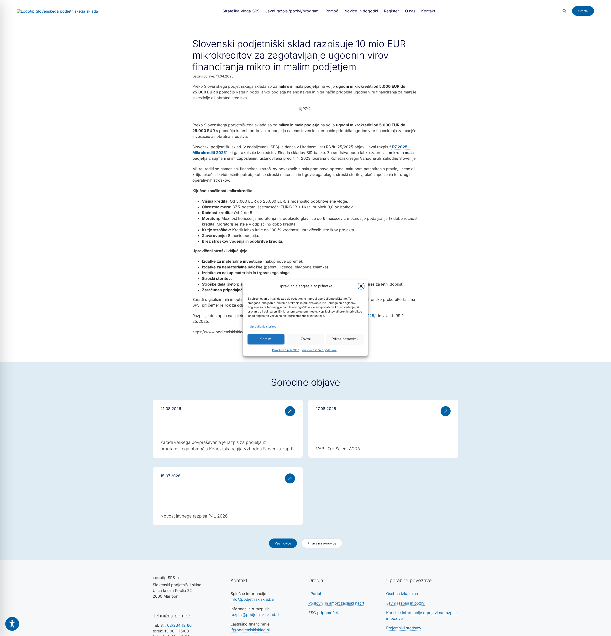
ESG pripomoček (323, 612)
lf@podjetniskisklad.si (250, 629)
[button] (361, 286)
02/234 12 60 (179, 625)
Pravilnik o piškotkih (285, 350)
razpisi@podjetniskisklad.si (255, 614)
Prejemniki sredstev (403, 628)
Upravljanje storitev (263, 326)
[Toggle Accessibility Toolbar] (12, 623)
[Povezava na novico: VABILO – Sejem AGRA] (383, 429)
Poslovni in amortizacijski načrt (336, 603)
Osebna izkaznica (402, 593)
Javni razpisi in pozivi (405, 603)
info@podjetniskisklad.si (252, 599)
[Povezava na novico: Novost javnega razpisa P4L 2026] (228, 496)
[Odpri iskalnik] (564, 11)
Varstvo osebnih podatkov (319, 350)
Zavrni (306, 339)
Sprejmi (266, 339)
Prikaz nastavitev (345, 339)
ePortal (314, 593)
